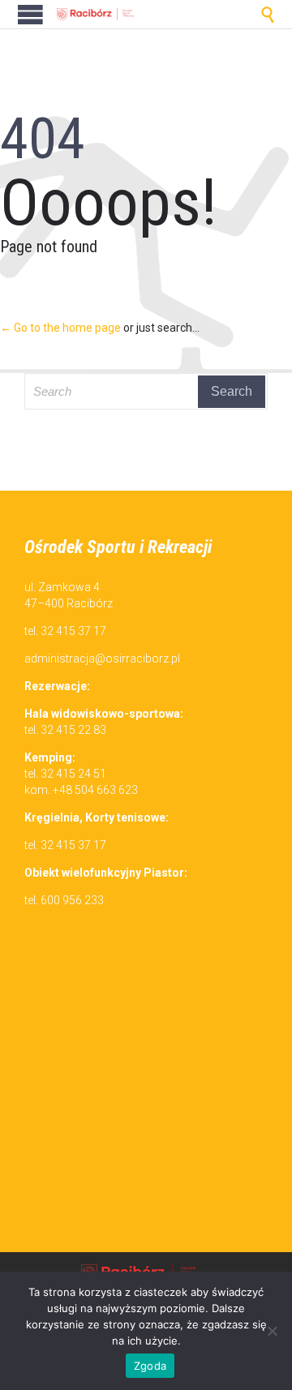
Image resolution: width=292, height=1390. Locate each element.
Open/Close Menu (30, 14)
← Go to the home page (60, 327)
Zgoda (150, 1365)
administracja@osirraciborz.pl (102, 658)
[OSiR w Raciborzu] (97, 14)
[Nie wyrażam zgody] (272, 1331)
